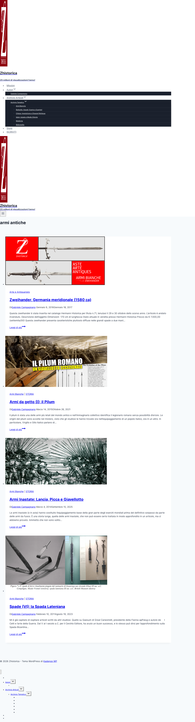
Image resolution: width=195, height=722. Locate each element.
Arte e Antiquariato (20, 292)
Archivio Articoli (12, 690)
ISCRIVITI (11, 132)
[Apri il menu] (3, 214)
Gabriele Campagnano (19, 94)
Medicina (19, 121)
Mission (11, 85)
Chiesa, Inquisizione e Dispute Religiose (30, 113)
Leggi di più (17, 327)
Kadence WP (50, 661)
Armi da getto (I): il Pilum (32, 402)
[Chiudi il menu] (0, 672)
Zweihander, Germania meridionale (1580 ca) (50, 299)
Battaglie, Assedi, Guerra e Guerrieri (29, 110)
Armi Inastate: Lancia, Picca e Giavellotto (46, 499)
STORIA (30, 394)
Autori (7, 682)
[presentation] (88, 261)
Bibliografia (20, 125)
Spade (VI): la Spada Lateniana (37, 606)
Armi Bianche (21, 106)
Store (9, 128)
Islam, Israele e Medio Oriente (27, 117)
